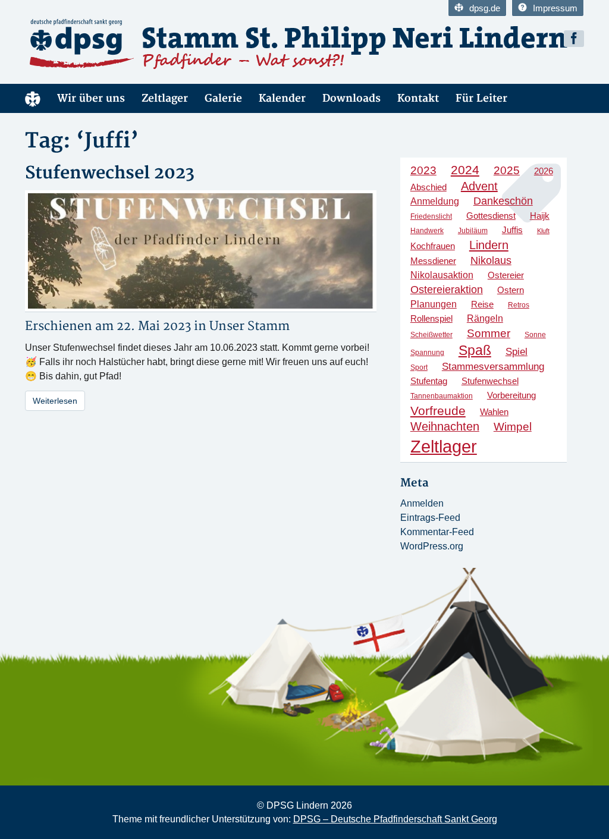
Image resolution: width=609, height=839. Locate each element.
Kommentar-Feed (437, 532)
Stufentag (428, 381)
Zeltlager (165, 98)
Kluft (543, 230)
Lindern (488, 245)
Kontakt (418, 98)
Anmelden (422, 503)
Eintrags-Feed (430, 518)
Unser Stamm (249, 326)
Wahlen (494, 412)
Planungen (433, 303)
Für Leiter (481, 98)
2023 (423, 170)
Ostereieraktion (446, 289)
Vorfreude (438, 410)
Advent (479, 186)
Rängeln (485, 318)
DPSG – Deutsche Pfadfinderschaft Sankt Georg (395, 819)
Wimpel (513, 426)
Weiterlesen (55, 401)
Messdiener (433, 261)
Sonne (535, 335)
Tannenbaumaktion (441, 396)
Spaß (475, 350)
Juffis (512, 230)
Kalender (282, 98)
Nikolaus (490, 260)
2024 (465, 170)
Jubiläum (473, 231)
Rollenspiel (431, 318)
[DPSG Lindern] (160, 44)
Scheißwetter (431, 335)
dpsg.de (484, 8)
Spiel (517, 351)
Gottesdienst (491, 215)
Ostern (510, 290)
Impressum (555, 8)
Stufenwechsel (490, 381)
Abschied (428, 187)
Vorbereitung (511, 395)
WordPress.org (431, 546)
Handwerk (427, 231)
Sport (419, 367)
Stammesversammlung (493, 366)
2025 (507, 170)
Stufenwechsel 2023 (109, 173)
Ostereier (506, 275)
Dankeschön (503, 201)
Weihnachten (444, 426)
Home (32, 98)
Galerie (223, 98)
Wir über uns (91, 98)
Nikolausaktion (441, 274)
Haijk (540, 215)
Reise (482, 304)
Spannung (427, 352)
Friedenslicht (431, 216)
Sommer (488, 333)
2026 (543, 171)
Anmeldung (434, 201)
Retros (518, 305)
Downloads (351, 98)
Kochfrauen (432, 246)
